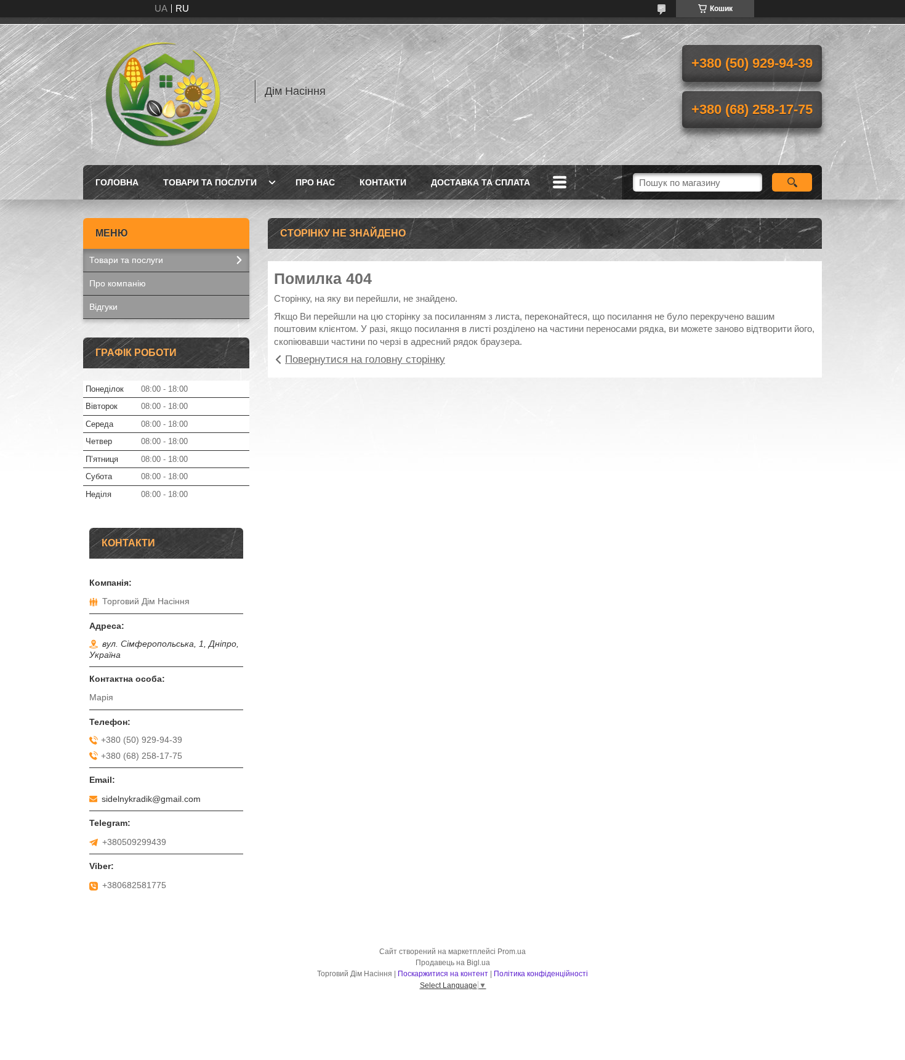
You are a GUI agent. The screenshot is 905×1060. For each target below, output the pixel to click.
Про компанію (117, 283)
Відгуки (103, 307)
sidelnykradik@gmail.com (151, 799)
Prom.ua (511, 951)
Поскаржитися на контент (443, 973)
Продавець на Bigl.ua (453, 962)
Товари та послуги (210, 182)
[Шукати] (792, 182)
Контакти (383, 182)
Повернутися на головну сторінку (365, 359)
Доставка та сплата (480, 182)
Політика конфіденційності (541, 973)
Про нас (315, 182)
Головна (117, 182)
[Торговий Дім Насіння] (163, 91)
